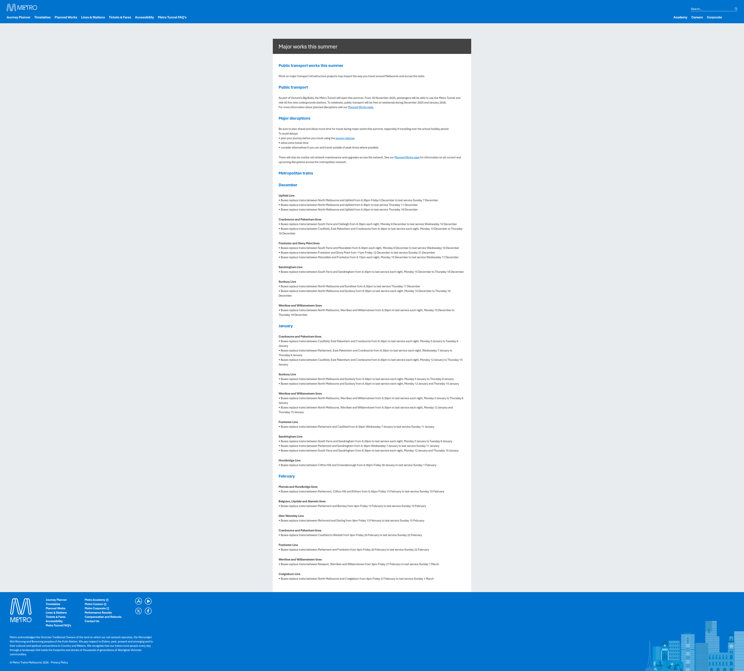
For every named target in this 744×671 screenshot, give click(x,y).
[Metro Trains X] (138, 610)
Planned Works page (407, 157)
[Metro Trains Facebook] (148, 610)
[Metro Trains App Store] (138, 601)
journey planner (345, 138)
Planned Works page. (361, 107)
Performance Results (98, 613)
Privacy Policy (59, 662)
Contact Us (92, 621)
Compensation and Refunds (103, 617)
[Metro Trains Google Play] (148, 601)
